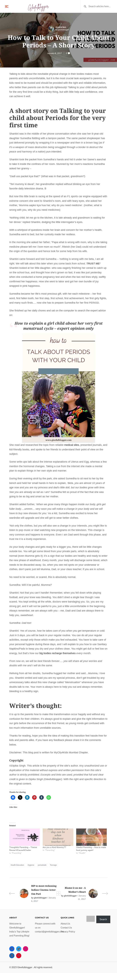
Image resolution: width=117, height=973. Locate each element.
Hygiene (31, 865)
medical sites (71, 445)
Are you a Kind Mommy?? (54, 847)
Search (103, 919)
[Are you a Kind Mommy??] (58, 837)
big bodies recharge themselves (57, 653)
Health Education (17, 865)
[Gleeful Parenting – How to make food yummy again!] (91, 837)
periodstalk (42, 865)
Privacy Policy (68, 931)
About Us (65, 923)
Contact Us (66, 927)
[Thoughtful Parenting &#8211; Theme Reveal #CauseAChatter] (24, 837)
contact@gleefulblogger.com (49, 931)
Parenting (61, 27)
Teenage (53, 865)
